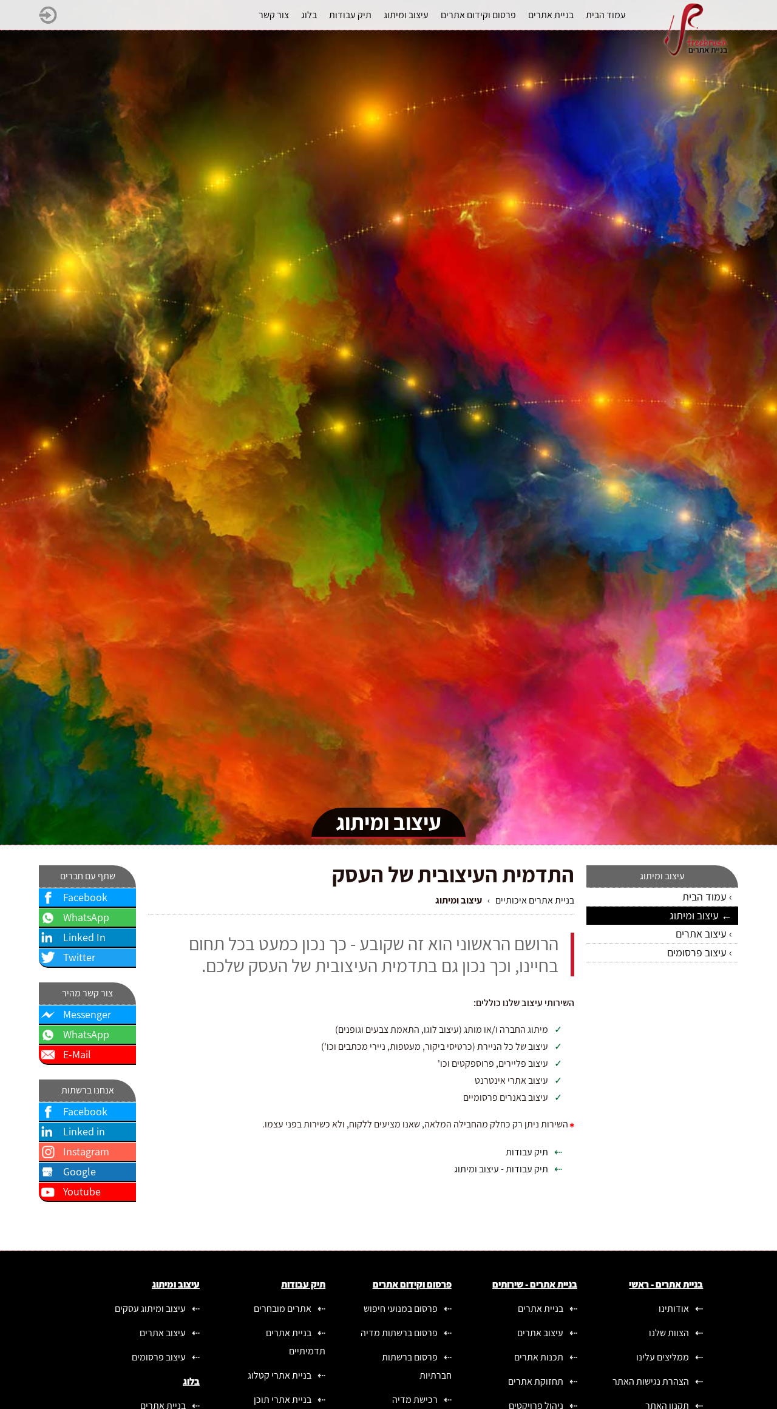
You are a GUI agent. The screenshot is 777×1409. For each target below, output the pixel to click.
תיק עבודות (527, 1152)
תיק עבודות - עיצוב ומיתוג (501, 1169)
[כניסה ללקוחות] (48, 21)
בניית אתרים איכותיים (534, 900)
